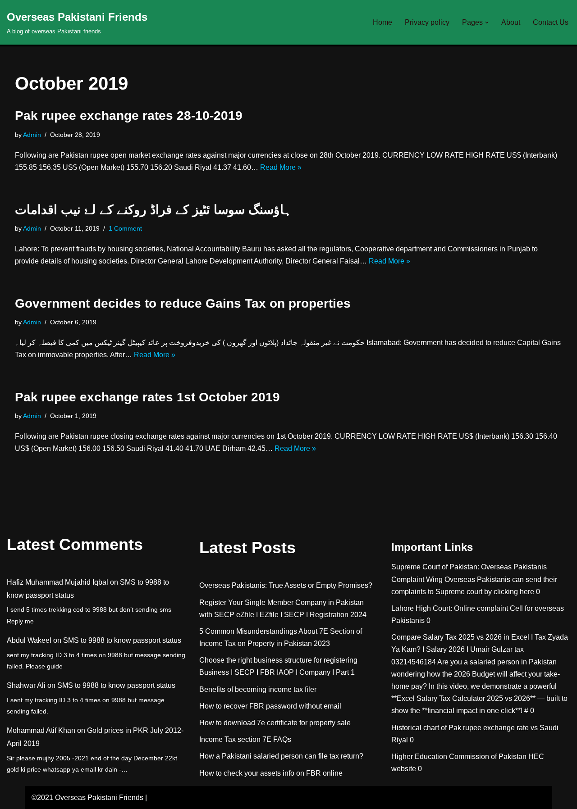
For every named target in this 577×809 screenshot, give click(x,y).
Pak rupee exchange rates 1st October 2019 (147, 397)
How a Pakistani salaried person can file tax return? (281, 756)
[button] (487, 22)
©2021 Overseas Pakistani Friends (87, 797)
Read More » (281, 167)
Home (382, 22)
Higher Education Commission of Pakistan (459, 756)
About (510, 22)
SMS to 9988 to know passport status (122, 640)
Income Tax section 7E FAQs (245, 739)
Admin (32, 134)
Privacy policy (427, 22)
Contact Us (550, 22)
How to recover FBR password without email (270, 706)
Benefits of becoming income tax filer (257, 689)
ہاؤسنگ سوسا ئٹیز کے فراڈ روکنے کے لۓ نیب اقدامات (153, 210)
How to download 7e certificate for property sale (275, 723)
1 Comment (125, 228)
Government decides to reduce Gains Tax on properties (183, 303)
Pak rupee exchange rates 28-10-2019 (129, 116)
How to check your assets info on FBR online (271, 773)
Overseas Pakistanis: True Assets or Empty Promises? (285, 585)
